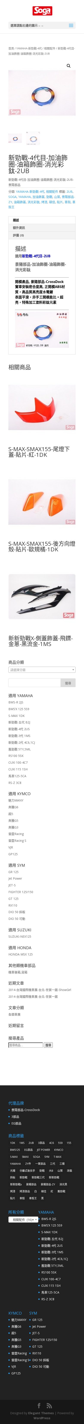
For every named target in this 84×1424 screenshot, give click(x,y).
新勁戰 (23, 1177)
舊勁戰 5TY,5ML (19, 749)
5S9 (60, 1143)
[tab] (42, 220)
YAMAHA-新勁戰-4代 (29, 48)
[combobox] (42, 670)
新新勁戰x (16, 1184)
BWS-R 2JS (15, 702)
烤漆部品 (25, 1191)
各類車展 (14, 1014)
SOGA (12, 197)
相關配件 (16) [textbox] (22, 1220)
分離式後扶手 (27, 1171)
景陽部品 (31, 1184)
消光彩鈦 (34, 202)
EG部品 (16, 1123)
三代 (52, 1164)
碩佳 (52, 202)
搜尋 (48, 1045)
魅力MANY (15, 800)
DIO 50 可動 (16, 919)
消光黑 (63, 1184)
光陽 (12, 1171)
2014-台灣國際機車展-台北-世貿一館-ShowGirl (39, 990)
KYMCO (58, 1150)
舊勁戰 (61, 1191)
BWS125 (15, 1150)
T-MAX (57, 1157)
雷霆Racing (16, 834)
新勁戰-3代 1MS (19, 736)
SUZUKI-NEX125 (19, 936)
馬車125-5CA (17, 776)
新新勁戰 (54, 1177)
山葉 (57, 197)
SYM (46, 1157)
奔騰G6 (13, 807)
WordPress (42, 1418)
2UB (70, 191)
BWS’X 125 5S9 (18, 709)
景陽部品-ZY (48, 1184)
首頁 (11, 48)
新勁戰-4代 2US (19, 729)
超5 (10, 814)
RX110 (12, 905)
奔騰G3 (13, 827)
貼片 (60, 202)
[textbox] (42, 670)
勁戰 (49, 197)
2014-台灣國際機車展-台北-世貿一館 (33, 996)
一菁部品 (40, 1164)
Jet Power (15, 878)
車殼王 (33, 1198)
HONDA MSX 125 (20, 954)
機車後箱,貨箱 (17, 972)
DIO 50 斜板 (16, 912)
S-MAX (14, 1157)
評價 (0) (18, 235)
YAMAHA (24, 197)
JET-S (12, 885)
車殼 (68, 202)
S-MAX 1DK (16, 716)
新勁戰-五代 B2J (19, 722)
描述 (16, 220)
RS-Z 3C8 (14, 783)
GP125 (13, 854)
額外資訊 (19, 228)
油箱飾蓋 (20, 202)
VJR (10, 847)
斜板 (12, 1177)
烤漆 (44, 202)
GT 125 (13, 899)
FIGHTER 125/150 (20, 892)
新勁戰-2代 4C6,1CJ (21, 742)
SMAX (25, 1157)
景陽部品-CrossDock (25, 1110)
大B (51, 1171)
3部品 (15, 1116)
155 (69, 1143)
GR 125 (13, 872)
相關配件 (49, 48)
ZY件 (28, 1164)
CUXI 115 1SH (18, 769)
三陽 (62, 1164)
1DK (12, 1143)
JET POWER (43, 1150)
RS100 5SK (15, 756)
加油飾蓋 (39, 197)
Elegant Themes (41, 1413)
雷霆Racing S (17, 840)
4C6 (51, 1143)
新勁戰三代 (38, 1177)
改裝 (69, 1171)
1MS (21, 1143)
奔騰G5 (13, 820)
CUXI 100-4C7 (18, 762)
